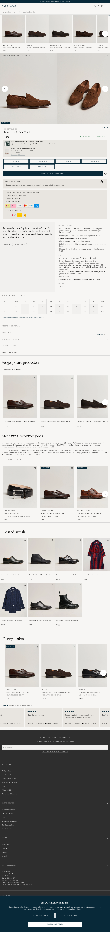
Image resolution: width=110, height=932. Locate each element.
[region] (55, 717)
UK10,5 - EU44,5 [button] (16, 166)
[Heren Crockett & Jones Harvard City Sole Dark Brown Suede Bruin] (84, 29)
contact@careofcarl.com (15, 882)
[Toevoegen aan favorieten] (34, 378)
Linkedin (5, 856)
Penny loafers (25, 55)
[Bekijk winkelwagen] (102, 6)
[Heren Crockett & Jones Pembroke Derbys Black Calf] (68, 554)
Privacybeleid (6, 790)
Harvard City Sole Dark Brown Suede (83, 47)
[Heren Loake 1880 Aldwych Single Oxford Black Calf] (41, 600)
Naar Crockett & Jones (13, 460)
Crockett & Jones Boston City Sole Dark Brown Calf (20, 422)
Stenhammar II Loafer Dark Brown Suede (36, 47)
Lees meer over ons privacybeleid (55, 752)
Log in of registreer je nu (18, 155)
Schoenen (6, 55)
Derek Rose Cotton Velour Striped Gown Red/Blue (95, 575)
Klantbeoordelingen (8, 825)
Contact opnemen (8, 813)
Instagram (5, 844)
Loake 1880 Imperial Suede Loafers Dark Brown (60, 47)
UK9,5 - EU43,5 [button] (94, 161)
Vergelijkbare (20, 362)
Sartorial (7, 244)
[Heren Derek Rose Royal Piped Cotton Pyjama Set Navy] (13, 600)
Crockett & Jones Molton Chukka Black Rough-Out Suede (40, 575)
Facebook (5, 848)
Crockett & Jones (8, 45)
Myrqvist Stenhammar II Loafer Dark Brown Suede (55, 422)
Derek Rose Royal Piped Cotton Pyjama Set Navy (11, 620)
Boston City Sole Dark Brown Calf (11, 47)
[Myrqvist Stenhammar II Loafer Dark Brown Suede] (57, 419)
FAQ (3, 817)
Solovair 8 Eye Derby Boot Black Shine (67, 620)
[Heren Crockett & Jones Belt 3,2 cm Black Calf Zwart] (20, 487)
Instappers (15, 55)
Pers (3, 786)
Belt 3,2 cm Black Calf (11, 514)
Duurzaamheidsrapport (9, 794)
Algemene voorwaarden (9, 782)
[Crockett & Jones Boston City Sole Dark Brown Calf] (20, 419)
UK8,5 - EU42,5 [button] (42, 161)
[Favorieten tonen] (98, 6)
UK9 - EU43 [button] (68, 161)
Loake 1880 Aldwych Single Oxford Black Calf (40, 620)
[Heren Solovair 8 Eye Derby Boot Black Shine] (68, 600)
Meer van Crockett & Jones (22, 436)
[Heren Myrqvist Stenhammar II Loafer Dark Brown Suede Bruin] (37, 29)
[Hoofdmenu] (106, 6)
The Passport (6, 775)
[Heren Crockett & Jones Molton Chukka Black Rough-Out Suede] (41, 554)
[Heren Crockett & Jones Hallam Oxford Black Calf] (13, 554)
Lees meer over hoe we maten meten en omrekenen (22, 317)
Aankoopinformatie (8, 810)
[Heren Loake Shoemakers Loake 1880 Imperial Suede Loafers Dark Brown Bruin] (60, 29)
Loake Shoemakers (56, 45)
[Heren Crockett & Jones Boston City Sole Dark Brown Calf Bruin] (13, 29)
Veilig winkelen (7, 771)
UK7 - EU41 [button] (16, 161)
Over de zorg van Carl (9, 779)
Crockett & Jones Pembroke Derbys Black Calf (68, 575)
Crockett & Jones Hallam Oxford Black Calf (12, 575)
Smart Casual (20, 244)
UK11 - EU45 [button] (42, 166)
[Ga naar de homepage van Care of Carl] (10, 6)
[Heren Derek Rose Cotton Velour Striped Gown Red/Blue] (96, 554)
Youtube (4, 852)
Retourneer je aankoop (9, 821)
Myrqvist (30, 45)
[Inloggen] (95, 6)
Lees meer (81, 909)
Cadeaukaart (6, 829)
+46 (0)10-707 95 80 (11, 880)
